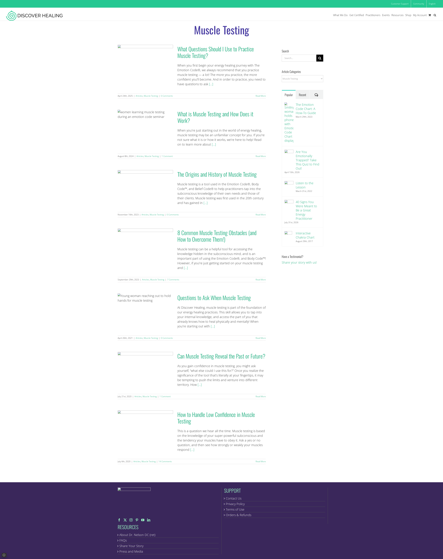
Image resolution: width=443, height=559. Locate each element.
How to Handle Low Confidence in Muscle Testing (145, 427)
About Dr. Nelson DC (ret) (137, 535)
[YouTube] (142, 519)
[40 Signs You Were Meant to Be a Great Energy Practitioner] (288, 202)
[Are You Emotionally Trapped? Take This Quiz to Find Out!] (288, 152)
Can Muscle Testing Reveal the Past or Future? (145, 369)
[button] (435, 15)
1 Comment (167, 156)
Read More (261, 95)
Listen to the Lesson (304, 185)
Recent (302, 94)
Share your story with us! (299, 262)
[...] (211, 84)
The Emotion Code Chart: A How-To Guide (306, 109)
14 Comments (165, 461)
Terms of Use (235, 509)
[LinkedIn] (148, 519)
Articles (139, 95)
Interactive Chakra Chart (305, 235)
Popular (289, 94)
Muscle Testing (151, 95)
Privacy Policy (235, 504)
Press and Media (131, 551)
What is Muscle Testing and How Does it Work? (145, 127)
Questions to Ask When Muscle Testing (145, 311)
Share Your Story (131, 546)
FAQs (123, 540)
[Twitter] (125, 519)
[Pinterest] (136, 519)
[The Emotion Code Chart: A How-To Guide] (288, 105)
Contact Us (233, 498)
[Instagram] (131, 519)
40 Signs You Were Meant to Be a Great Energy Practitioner (306, 210)
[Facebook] (119, 519)
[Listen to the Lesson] (288, 183)
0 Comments (167, 95)
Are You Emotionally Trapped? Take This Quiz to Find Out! (307, 160)
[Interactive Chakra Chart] (288, 233)
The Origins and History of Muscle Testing (145, 187)
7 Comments (173, 279)
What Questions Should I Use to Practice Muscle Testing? (145, 62)
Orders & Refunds (238, 515)
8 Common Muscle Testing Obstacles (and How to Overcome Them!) (145, 246)
